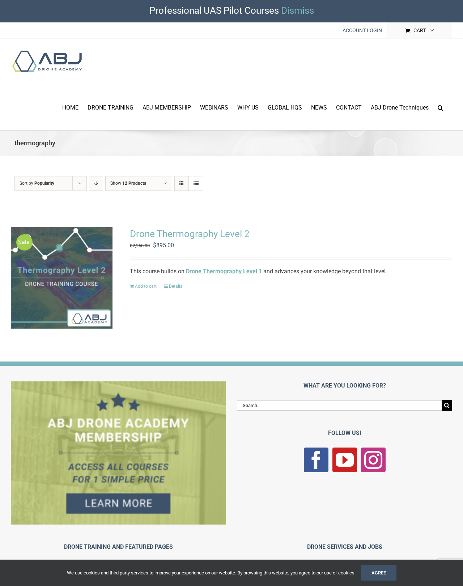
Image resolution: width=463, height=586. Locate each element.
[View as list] (196, 183)
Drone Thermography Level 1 (224, 271)
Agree (378, 573)
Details (175, 286)
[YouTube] (344, 460)
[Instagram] (373, 460)
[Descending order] (96, 183)
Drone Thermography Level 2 (190, 233)
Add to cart (146, 286)
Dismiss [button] (297, 10)
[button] (440, 107)
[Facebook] (316, 460)
